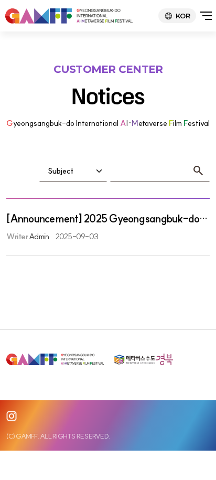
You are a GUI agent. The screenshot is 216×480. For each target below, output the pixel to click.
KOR (183, 16)
